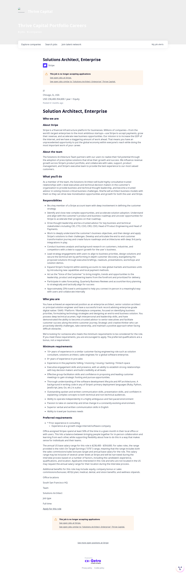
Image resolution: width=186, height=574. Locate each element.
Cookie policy (99, 568)
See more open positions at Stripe (93, 542)
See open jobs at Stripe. (61, 77)
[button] (180, 568)
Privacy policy (87, 568)
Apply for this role (52, 508)
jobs (51, 44)
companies (31, 44)
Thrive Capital (40, 11)
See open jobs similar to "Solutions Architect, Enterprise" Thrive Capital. (83, 81)
